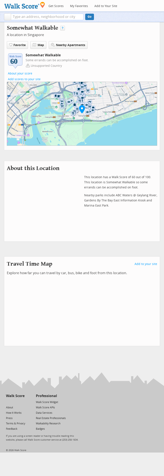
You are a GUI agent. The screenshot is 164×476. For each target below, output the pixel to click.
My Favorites (79, 6)
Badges (40, 428)
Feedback (11, 428)
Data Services (44, 412)
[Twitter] (8, 401)
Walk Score (15, 396)
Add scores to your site (24, 79)
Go (90, 17)
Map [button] (41, 45)
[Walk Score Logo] (24, 5)
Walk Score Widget (47, 402)
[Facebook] (15, 401)
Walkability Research (48, 423)
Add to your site (146, 264)
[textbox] (47, 16)
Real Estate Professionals (51, 418)
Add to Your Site (105, 6)
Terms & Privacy (15, 423)
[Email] (21, 401)
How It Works (14, 412)
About (9, 407)
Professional (46, 396)
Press (9, 418)
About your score (20, 73)
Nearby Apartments (70, 45)
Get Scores (56, 6)
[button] (7, 16)
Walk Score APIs (45, 407)
